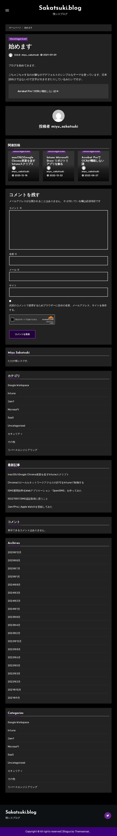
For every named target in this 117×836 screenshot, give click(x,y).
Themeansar (82, 831)
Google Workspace (18, 385)
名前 (13, 254)
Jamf (11, 401)
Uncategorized (18, 39)
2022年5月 (14, 665)
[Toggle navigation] (7, 10)
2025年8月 (14, 560)
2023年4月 (14, 625)
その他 (11, 441)
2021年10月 (14, 689)
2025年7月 (14, 568)
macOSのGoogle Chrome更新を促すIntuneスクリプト (23, 161)
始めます (20, 47)
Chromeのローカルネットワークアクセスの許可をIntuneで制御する (46, 482)
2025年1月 (14, 576)
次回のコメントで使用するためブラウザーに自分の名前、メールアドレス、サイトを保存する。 (58, 307)
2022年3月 (14, 673)
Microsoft (13, 409)
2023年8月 (14, 617)
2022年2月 (14, 681)
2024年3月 (14, 592)
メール (14, 269)
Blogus (67, 831)
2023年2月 (14, 633)
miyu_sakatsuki (30, 55)
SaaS (11, 417)
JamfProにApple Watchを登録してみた (30, 506)
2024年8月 (14, 584)
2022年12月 (15, 641)
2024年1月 (14, 608)
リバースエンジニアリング (22, 449)
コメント (15, 208)
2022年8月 (14, 649)
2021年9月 (14, 697)
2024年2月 (14, 600)
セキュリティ (15, 433)
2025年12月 (14, 552)
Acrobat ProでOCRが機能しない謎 (37, 91)
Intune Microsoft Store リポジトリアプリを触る (58, 161)
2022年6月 (14, 657)
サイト (12, 285)
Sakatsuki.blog (60, 8)
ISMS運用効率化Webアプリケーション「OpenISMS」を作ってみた (45, 490)
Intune (12, 393)
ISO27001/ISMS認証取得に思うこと (28, 498)
